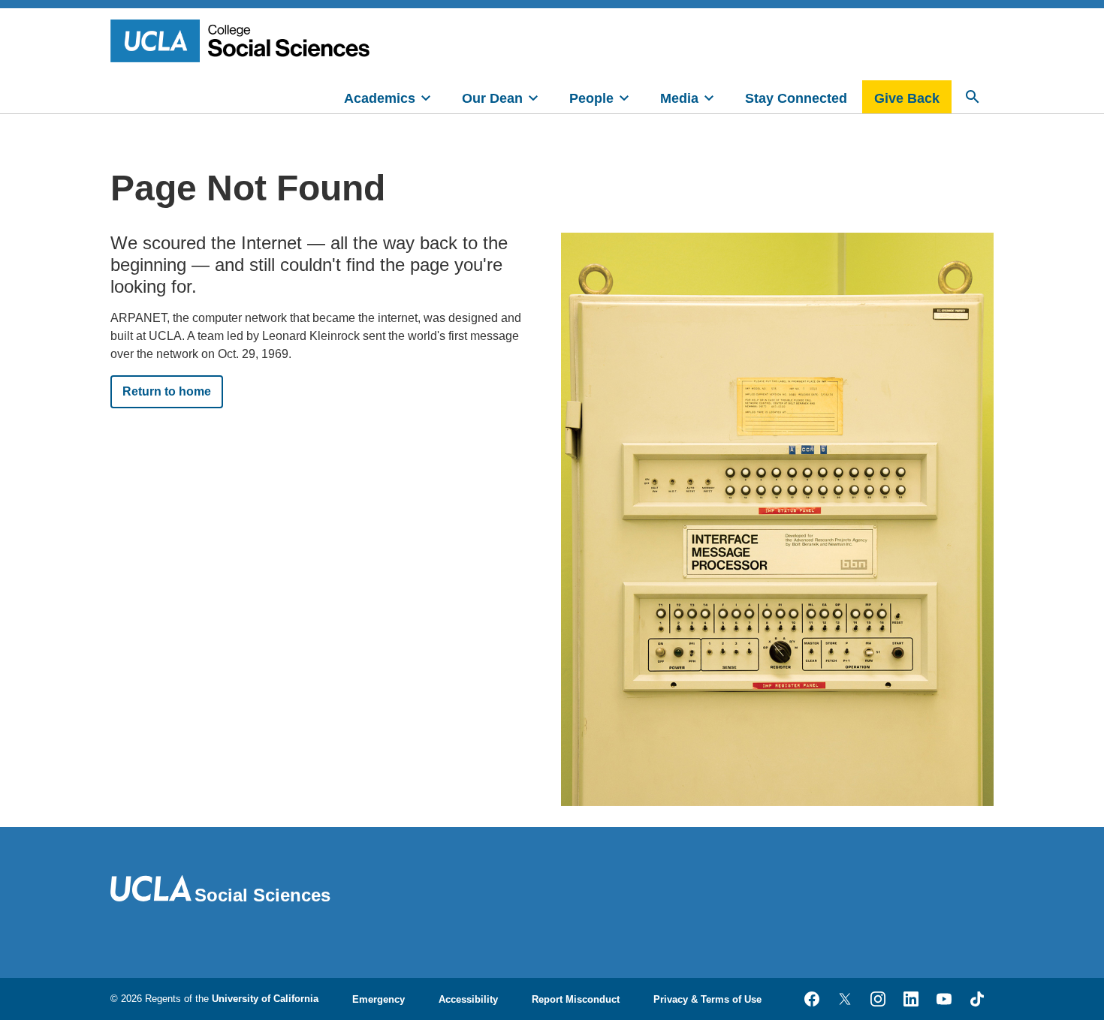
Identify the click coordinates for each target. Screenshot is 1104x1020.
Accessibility (468, 999)
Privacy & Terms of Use (707, 999)
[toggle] (425, 97)
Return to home (166, 391)
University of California (265, 998)
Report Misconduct (576, 999)
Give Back (907, 98)
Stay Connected (796, 98)
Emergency (378, 999)
